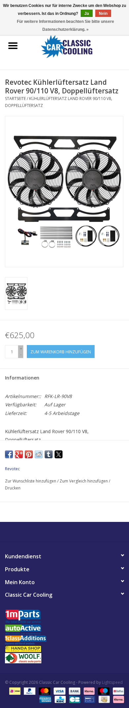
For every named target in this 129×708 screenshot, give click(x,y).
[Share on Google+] (19, 454)
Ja (86, 13)
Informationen (22, 378)
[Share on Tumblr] (49, 454)
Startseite (15, 98)
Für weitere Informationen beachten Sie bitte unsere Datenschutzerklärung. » (65, 25)
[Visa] (58, 690)
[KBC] (59, 699)
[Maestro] (103, 690)
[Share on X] (59, 454)
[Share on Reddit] (39, 454)
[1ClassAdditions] (64, 640)
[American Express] (44, 699)
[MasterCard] (43, 690)
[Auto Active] (64, 630)
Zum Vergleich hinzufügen (84, 481)
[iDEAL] (14, 690)
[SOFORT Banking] (88, 690)
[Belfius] (117, 690)
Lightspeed (112, 682)
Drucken (13, 488)
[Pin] (88, 699)
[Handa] (64, 649)
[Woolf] (64, 658)
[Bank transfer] (73, 690)
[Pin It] (29, 454)
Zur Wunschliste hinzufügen (31, 481)
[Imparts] (64, 617)
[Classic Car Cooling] (77, 46)
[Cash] (103, 699)
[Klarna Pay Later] (117, 699)
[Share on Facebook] (9, 454)
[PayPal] (29, 690)
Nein (103, 13)
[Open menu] (13, 45)
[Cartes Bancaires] (74, 699)
